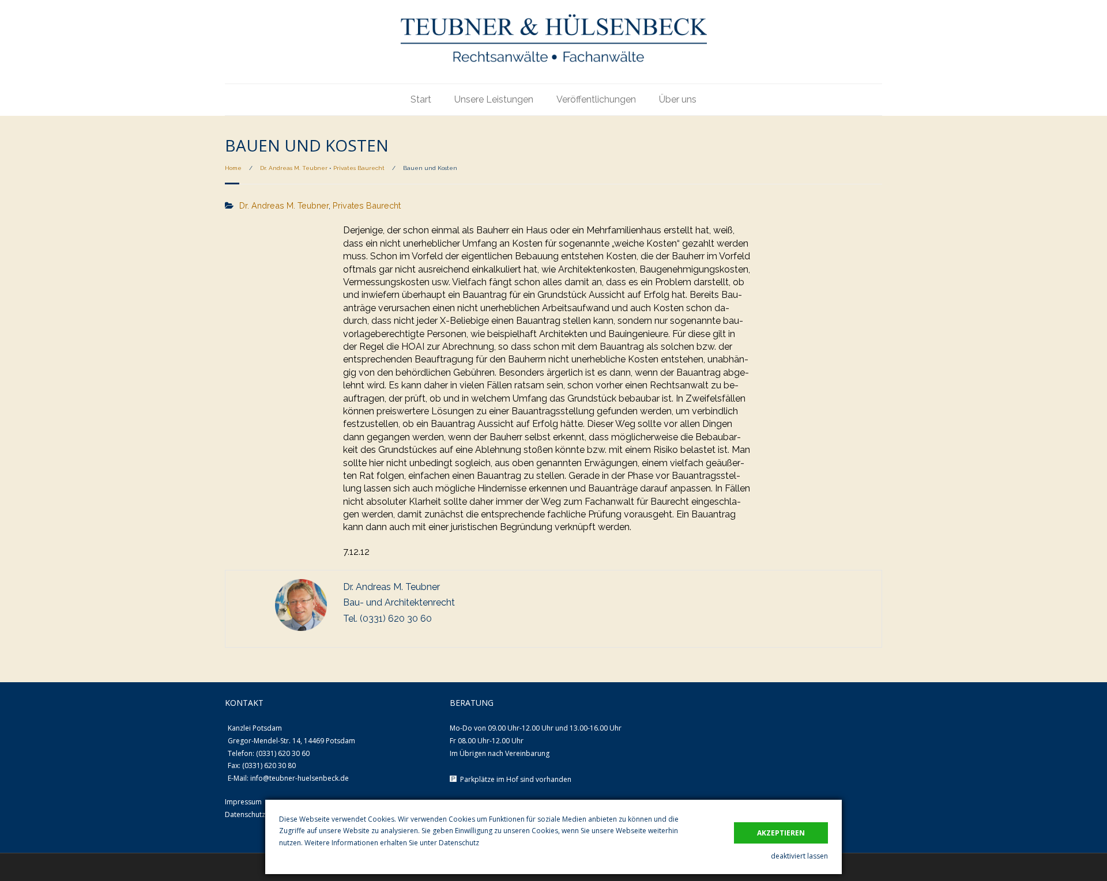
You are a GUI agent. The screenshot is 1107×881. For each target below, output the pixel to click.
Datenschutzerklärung (260, 814)
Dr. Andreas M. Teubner (293, 168)
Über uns (677, 99)
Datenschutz (459, 843)
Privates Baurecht (359, 168)
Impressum (243, 802)
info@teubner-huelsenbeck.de (299, 778)
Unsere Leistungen (493, 99)
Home (233, 168)
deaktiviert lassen (799, 856)
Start (421, 99)
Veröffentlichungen (596, 99)
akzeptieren (781, 833)
